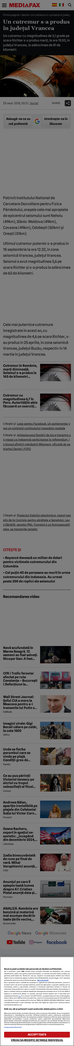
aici (19, 996)
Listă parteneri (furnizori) (13, 1027)
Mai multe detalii (43, 980)
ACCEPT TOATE (37, 1034)
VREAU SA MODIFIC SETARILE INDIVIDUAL (37, 1040)
